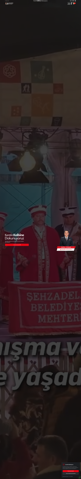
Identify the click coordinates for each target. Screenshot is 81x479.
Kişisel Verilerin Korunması (66, 476)
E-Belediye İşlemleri (16, 244)
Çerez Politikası (71, 476)
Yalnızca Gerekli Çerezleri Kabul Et (70, 473)
